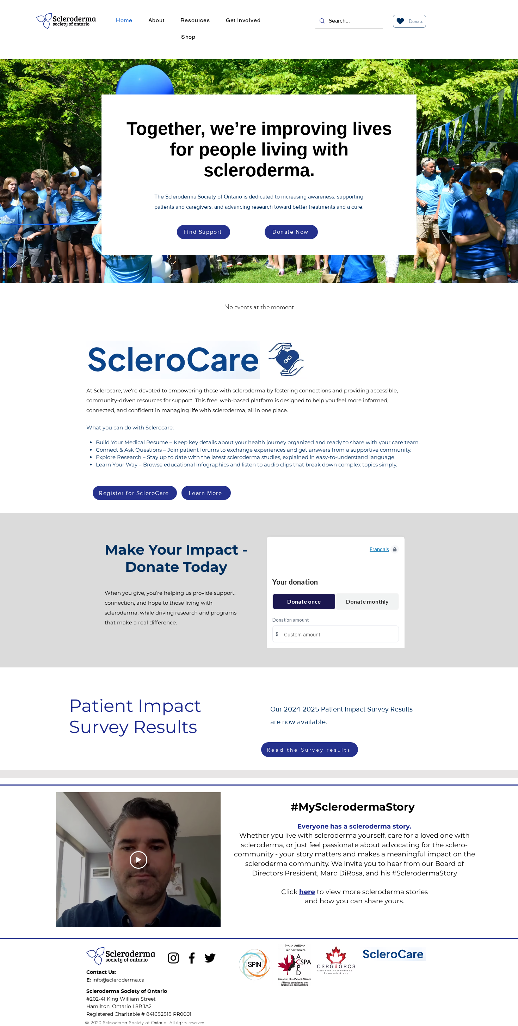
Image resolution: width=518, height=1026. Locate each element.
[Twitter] (210, 958)
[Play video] (138, 860)
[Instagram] (173, 958)
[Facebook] (191, 958)
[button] (156, 20)
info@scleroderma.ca (118, 980)
